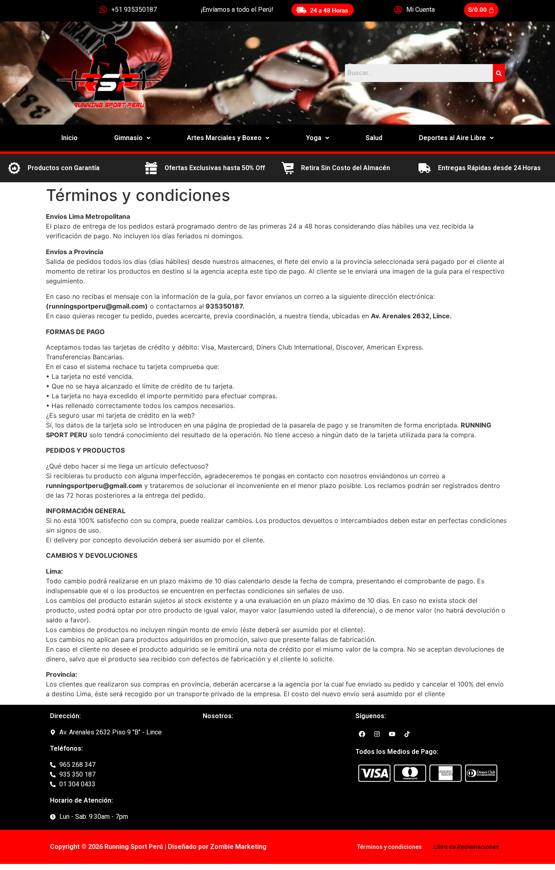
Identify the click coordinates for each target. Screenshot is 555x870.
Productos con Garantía (64, 168)
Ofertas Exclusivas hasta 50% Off (215, 168)
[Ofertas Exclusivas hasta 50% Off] (151, 168)
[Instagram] (377, 734)
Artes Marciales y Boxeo (224, 138)
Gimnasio (128, 138)
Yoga (313, 138)
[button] (132, 138)
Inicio (69, 138)
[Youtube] (392, 734)
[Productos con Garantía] (14, 168)
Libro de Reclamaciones (466, 847)
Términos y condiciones (389, 847)
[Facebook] (362, 734)
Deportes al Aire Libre (452, 138)
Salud (374, 138)
